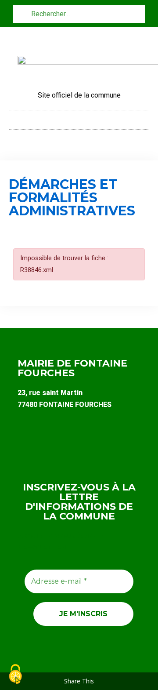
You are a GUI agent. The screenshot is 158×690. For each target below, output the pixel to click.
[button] (79, 117)
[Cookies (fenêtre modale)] (15, 675)
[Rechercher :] (79, 13)
